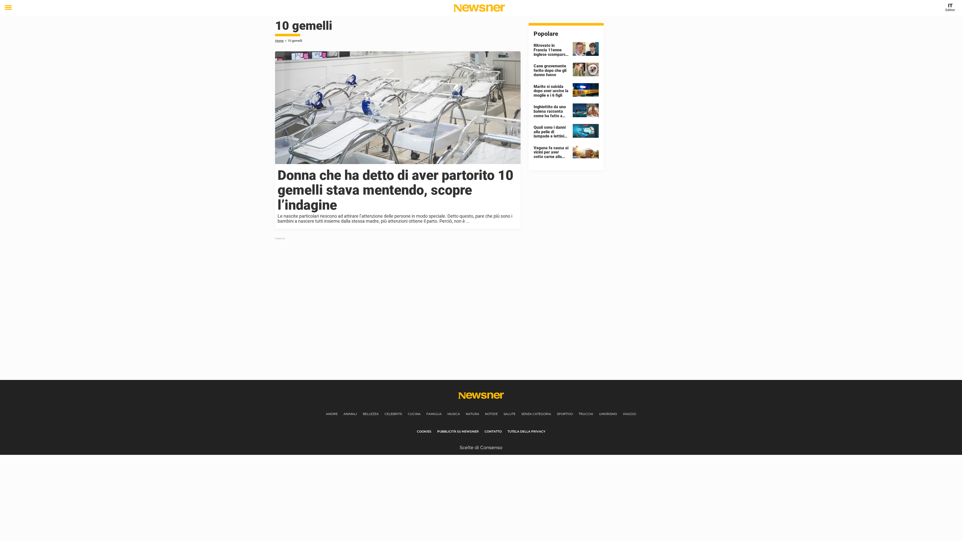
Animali (350, 414)
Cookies (424, 431)
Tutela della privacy (526, 431)
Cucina (414, 414)
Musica (453, 414)
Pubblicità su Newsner (458, 431)
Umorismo (608, 414)
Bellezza (371, 414)
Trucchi (586, 414)
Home (279, 41)
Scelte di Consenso (481, 447)
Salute (510, 414)
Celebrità (393, 414)
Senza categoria (536, 414)
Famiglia (434, 414)
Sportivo (565, 414)
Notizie (491, 414)
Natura (472, 414)
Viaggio (629, 414)
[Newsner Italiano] (479, 8)
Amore (332, 414)
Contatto (493, 431)
